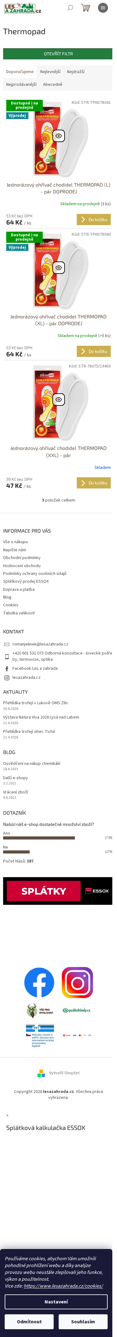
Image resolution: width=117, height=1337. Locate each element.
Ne (5, 847)
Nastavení (56, 1301)
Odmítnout (29, 1321)
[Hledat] (70, 8)
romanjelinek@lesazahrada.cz (40, 644)
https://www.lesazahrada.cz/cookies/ (63, 1286)
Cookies (10, 605)
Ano (6, 833)
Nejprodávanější (21, 84)
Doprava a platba (19, 589)
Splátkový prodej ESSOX (26, 581)
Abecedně (52, 84)
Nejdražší (76, 72)
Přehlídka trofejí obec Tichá (29, 732)
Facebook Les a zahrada (35, 668)
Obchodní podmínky (22, 558)
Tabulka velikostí (19, 613)
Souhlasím (83, 1321)
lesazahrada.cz (26, 677)
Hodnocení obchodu (22, 566)
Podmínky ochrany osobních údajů (34, 574)
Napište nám (14, 550)
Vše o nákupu (15, 542)
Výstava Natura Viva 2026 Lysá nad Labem (41, 717)
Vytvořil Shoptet (64, 1073)
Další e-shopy (15, 778)
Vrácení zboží (15, 792)
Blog (7, 597)
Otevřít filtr (58, 53)
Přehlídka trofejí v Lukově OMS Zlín (35, 703)
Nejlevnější (50, 72)
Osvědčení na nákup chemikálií (31, 764)
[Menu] (103, 8)
